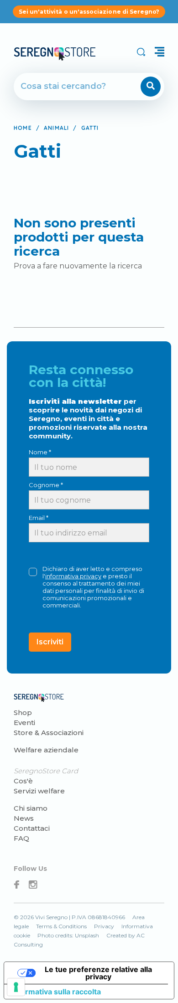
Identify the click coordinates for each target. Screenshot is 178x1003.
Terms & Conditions (61, 926)
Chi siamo (30, 808)
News (24, 818)
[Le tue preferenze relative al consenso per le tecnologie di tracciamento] (16, 987)
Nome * (40, 452)
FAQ (21, 838)
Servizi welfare (39, 791)
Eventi (24, 722)
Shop (23, 712)
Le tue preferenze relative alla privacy (98, 973)
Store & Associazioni (49, 732)
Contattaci (32, 828)
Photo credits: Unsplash (68, 935)
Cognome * (46, 485)
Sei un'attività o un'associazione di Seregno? (89, 11)
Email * (38, 517)
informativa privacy (73, 576)
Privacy (104, 926)
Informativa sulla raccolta (56, 991)
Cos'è (23, 781)
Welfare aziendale (46, 750)
